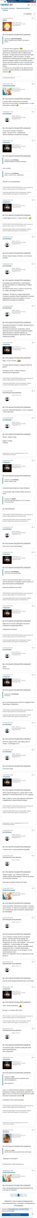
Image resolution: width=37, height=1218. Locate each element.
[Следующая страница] (23, 1195)
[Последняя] (25, 1195)
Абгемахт (6, 1132)
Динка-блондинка (9, 86)
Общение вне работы (23, 8)
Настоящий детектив (12, 1188)
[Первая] (12, 1195)
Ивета (5, 20)
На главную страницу (7, 8)
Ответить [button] (28, 14)
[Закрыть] (30, 1209)
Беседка (5, 10)
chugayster (6, 142)
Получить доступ (15, 1215)
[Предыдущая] (14, 1195)
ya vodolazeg (7, 113)
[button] (34, 4)
